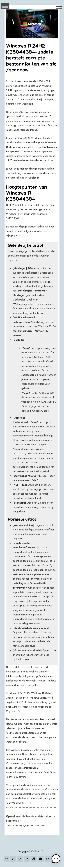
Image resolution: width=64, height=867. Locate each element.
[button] (56, 859)
